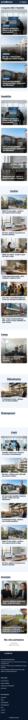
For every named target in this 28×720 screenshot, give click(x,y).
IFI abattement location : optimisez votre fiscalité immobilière (12, 400)
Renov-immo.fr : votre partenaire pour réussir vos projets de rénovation (13, 359)
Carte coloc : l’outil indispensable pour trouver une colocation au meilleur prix (13, 298)
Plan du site (3, 688)
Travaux (3, 712)
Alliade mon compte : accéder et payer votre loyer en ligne (13, 255)
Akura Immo (14, 643)
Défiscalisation (4, 702)
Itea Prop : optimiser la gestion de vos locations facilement (13, 234)
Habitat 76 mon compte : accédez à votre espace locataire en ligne (12, 212)
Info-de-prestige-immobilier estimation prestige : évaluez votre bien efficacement (14, 83)
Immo (2, 707)
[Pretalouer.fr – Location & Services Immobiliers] (7, 2)
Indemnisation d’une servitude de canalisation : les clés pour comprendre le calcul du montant (13, 629)
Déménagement (5, 705)
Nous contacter (5, 680)
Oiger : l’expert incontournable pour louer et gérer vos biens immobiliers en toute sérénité (14, 320)
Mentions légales (5, 683)
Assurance (3, 697)
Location (3, 710)
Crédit (2, 700)
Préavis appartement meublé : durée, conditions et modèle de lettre (13, 277)
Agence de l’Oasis (14, 645)
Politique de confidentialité (7, 685)
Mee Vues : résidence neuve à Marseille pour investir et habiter (13, 57)
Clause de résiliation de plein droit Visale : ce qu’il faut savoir (14, 602)
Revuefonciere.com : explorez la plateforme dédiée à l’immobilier (13, 177)
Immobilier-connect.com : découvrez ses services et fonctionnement (11, 30)
